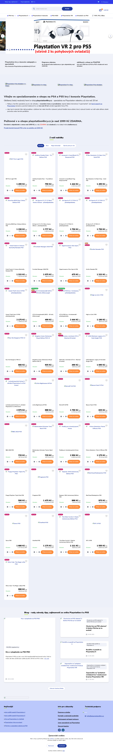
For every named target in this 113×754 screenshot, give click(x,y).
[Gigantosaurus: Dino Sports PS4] (70, 255)
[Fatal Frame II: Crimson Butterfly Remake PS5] (16, 255)
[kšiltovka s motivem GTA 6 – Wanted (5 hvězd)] (70, 345)
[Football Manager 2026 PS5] (43, 255)
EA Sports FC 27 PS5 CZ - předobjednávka (93, 225)
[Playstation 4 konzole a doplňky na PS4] (38, 85)
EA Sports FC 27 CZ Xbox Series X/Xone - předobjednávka (42, 225)
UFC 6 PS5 (89, 540)
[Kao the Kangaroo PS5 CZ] (16, 345)
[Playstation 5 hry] (93, 85)
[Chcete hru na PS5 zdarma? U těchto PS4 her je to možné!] (72, 626)
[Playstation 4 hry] (17, 85)
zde (64, 751)
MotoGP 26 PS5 (63, 405)
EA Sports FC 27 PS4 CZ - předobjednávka (66, 225)
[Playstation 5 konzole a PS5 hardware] (65, 85)
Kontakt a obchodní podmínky (68, 716)
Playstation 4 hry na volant (13, 722)
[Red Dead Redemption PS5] (96, 481)
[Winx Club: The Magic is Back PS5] (16, 571)
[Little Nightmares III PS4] (43, 390)
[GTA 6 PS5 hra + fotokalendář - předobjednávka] (70, 300)
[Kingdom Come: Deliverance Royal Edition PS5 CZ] (43, 345)
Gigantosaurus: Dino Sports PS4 (68, 269)
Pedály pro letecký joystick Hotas (68, 450)
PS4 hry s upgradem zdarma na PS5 (16, 726)
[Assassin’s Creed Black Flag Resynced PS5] (70, 164)
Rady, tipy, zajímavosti (11, 2)
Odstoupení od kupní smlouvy (68, 719)
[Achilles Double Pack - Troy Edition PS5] (43, 164)
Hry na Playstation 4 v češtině (14, 719)
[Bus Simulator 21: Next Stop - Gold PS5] (96, 164)
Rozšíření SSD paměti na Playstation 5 (93, 644)
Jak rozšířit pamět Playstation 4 (15, 712)
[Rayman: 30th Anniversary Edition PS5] (70, 481)
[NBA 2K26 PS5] (16, 436)
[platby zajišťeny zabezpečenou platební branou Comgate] (16, 698)
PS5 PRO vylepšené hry (12, 647)
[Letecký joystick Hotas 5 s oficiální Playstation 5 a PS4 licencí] (16, 390)
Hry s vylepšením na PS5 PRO (18, 652)
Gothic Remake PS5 (91, 269)
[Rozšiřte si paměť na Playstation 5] (72, 649)
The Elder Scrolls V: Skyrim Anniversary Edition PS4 (67, 541)
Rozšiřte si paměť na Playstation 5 (93, 651)
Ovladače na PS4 (82, 16)
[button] (3, 36)
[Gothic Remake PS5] (96, 255)
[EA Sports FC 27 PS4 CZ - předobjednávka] (70, 210)
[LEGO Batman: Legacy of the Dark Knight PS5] (96, 345)
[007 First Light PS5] (16, 164)
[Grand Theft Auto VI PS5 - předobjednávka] (16, 300)
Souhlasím (62, 746)
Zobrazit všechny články (56, 688)
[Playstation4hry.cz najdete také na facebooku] (59, 730)
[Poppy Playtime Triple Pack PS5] (16, 481)
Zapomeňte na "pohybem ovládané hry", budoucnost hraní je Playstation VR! (96, 666)
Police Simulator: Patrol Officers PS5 (96, 450)
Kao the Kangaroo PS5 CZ (13, 359)
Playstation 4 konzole (40, 16)
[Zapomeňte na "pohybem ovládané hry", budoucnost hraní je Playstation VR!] (72, 671)
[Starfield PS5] (43, 526)
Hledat (67, 8)
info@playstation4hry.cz (95, 716)
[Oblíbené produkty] (99, 2)
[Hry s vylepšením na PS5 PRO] (29, 631)
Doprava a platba (64, 712)
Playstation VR (67, 16)
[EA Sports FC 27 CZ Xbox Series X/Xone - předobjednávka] (43, 210)
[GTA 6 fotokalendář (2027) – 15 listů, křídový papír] (43, 300)
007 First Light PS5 (11, 179)
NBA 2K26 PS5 (10, 450)
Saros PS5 (8, 540)
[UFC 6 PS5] (96, 526)
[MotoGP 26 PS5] (70, 390)
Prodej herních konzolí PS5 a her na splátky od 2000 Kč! (23, 128)
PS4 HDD (55, 16)
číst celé (46, 658)
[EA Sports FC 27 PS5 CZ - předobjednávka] (96, 210)
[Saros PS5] (16, 526)
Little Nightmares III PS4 (39, 405)
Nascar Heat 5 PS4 (91, 405)
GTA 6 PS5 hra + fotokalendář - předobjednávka (68, 315)
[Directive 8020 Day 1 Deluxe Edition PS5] (16, 210)
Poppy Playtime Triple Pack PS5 (15, 495)
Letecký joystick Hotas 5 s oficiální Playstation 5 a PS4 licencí (15, 405)
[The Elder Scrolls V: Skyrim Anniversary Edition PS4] (70, 526)
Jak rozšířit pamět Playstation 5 (15, 716)
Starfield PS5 (36, 540)
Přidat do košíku (20, 190)
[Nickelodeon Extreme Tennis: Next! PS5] (43, 436)
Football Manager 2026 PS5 (40, 269)
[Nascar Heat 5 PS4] (96, 390)
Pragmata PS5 (37, 495)
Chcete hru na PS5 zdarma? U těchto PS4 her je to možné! (95, 621)
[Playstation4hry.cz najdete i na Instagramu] (63, 730)
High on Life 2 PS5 (91, 314)
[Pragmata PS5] (43, 481)
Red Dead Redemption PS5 (93, 495)
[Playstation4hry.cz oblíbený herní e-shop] (16, 8)
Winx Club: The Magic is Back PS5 (15, 586)
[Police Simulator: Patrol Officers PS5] (96, 436)
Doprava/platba (25, 2)
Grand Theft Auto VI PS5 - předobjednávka (13, 315)
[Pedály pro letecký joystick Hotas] (70, 436)
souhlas (51, 739)
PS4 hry (11, 16)
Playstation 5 (23, 16)
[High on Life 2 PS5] (96, 300)
